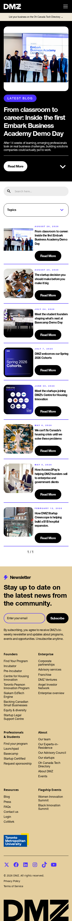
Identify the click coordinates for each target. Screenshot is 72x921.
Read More (15, 166)
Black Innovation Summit (49, 807)
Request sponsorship (18, 763)
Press (7, 802)
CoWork (9, 821)
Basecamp (11, 753)
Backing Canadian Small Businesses (16, 703)
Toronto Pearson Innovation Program (17, 686)
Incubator (10, 666)
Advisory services (49, 669)
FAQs (7, 807)
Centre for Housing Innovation (16, 677)
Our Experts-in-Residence (48, 745)
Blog (7, 796)
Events (42, 776)
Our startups (46, 757)
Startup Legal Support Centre (14, 716)
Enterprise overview (51, 693)
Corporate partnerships (46, 662)
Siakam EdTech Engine (14, 694)
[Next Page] (41, 552)
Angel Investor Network (47, 686)
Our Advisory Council (52, 752)
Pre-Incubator (13, 671)
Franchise (44, 674)
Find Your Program (16, 661)
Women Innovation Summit (50, 798)
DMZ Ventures (47, 679)
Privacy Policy (12, 881)
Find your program (16, 743)
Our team (44, 739)
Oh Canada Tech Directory (49, 764)
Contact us (11, 812)
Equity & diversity (15, 710)
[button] (64, 6)
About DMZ (45, 771)
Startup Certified (14, 758)
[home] (14, 6)
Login (7, 817)
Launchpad (11, 748)
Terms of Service (13, 886)
